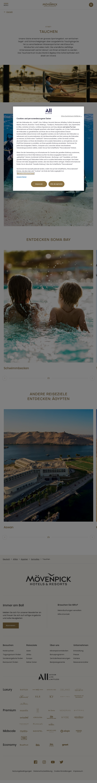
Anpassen (39, 184)
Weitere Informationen (25, 173)
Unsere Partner (21, 177)
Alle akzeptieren (56, 184)
